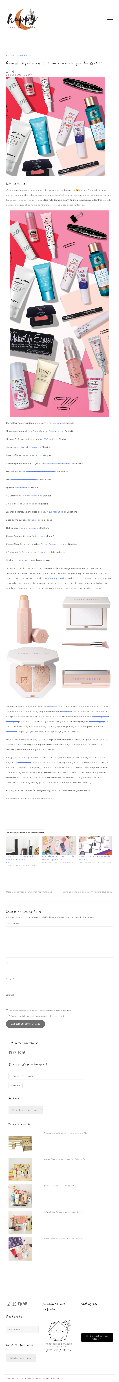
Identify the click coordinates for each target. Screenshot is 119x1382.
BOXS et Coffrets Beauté (18, 55)
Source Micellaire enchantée (40, 471)
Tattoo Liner (21, 487)
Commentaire (13, 923)
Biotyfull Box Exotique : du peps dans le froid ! (64, 1212)
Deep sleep (28, 503)
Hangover (32, 519)
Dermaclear (55, 431)
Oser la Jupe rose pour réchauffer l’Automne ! (29, 891)
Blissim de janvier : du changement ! (60, 1186)
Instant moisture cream (58, 463)
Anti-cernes (37, 536)
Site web (10, 994)
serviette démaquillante (23, 479)
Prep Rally (38, 455)
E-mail (10, 979)
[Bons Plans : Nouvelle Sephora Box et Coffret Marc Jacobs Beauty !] (22, 845)
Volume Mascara (27, 528)
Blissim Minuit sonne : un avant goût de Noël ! (64, 1238)
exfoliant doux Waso (27, 447)
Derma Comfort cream (52, 544)
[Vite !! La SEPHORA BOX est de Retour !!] (95, 845)
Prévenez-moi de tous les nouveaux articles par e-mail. (37, 1016)
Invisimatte (66, 711)
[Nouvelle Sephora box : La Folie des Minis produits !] (58, 845)
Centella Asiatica (30, 495)
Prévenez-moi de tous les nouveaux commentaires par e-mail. (40, 1010)
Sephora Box (24, 762)
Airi (47, 1378)
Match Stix (51, 706)
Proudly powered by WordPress (22, 1378)
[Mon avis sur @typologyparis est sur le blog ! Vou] (88, 1327)
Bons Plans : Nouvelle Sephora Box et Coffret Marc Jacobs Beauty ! (21, 859)
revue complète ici (15, 744)
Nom (9, 963)
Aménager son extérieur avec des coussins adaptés (65, 1133)
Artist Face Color (20, 560)
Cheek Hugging (97, 721)
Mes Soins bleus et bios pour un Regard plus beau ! (87, 891)
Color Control (45, 552)
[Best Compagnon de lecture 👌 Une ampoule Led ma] (104, 1327)
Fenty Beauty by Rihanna (57, 578)
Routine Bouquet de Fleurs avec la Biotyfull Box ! (65, 1159)
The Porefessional (53, 423)
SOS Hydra (50, 439)
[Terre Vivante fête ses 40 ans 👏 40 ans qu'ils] (104, 1318)
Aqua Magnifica (55, 511)
